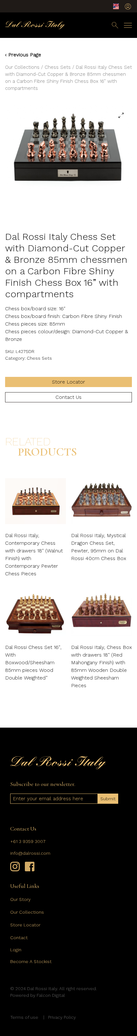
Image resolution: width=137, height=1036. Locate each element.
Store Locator (68, 382)
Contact (19, 937)
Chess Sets (58, 67)
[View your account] (128, 7)
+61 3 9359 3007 (28, 841)
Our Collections (22, 67)
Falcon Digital (51, 995)
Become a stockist (31, 961)
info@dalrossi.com (30, 853)
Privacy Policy (62, 1017)
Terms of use (24, 1017)
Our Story (20, 899)
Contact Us (68, 397)
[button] (121, 115)
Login (15, 949)
